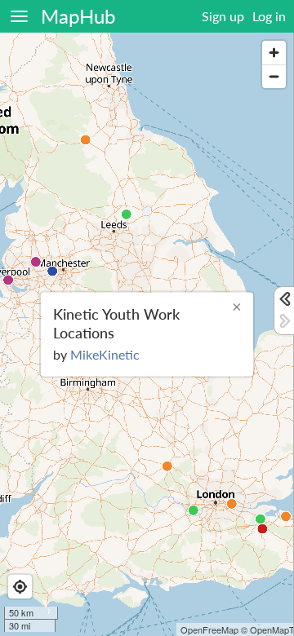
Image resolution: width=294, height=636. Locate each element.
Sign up (223, 16)
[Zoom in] (274, 52)
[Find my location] (20, 586)
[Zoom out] (274, 76)
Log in (269, 16)
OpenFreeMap (209, 629)
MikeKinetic (105, 353)
